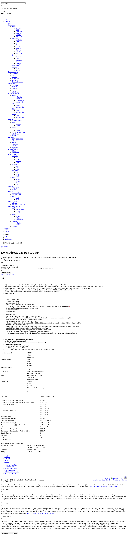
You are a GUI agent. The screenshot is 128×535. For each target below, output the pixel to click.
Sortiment (7, 238)
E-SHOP (7, 21)
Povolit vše (14, 533)
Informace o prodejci (10, 468)
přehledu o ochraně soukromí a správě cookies (104, 486)
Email (110, 480)
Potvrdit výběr (5, 533)
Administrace (97, 480)
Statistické (6, 503)
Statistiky (105, 480)
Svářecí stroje (8, 239)
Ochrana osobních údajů (11, 472)
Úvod (6, 236)
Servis (6, 230)
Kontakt (6, 231)
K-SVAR (7, 228)
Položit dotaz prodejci (7, 274)
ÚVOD (6, 20)
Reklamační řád (9, 467)
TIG (5, 241)
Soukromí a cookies (10, 473)
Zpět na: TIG (5, 246)
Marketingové (7, 516)
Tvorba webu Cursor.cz (120, 480)
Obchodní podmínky (10, 465)
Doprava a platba (9, 470)
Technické (6, 490)
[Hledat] (1, 5)
